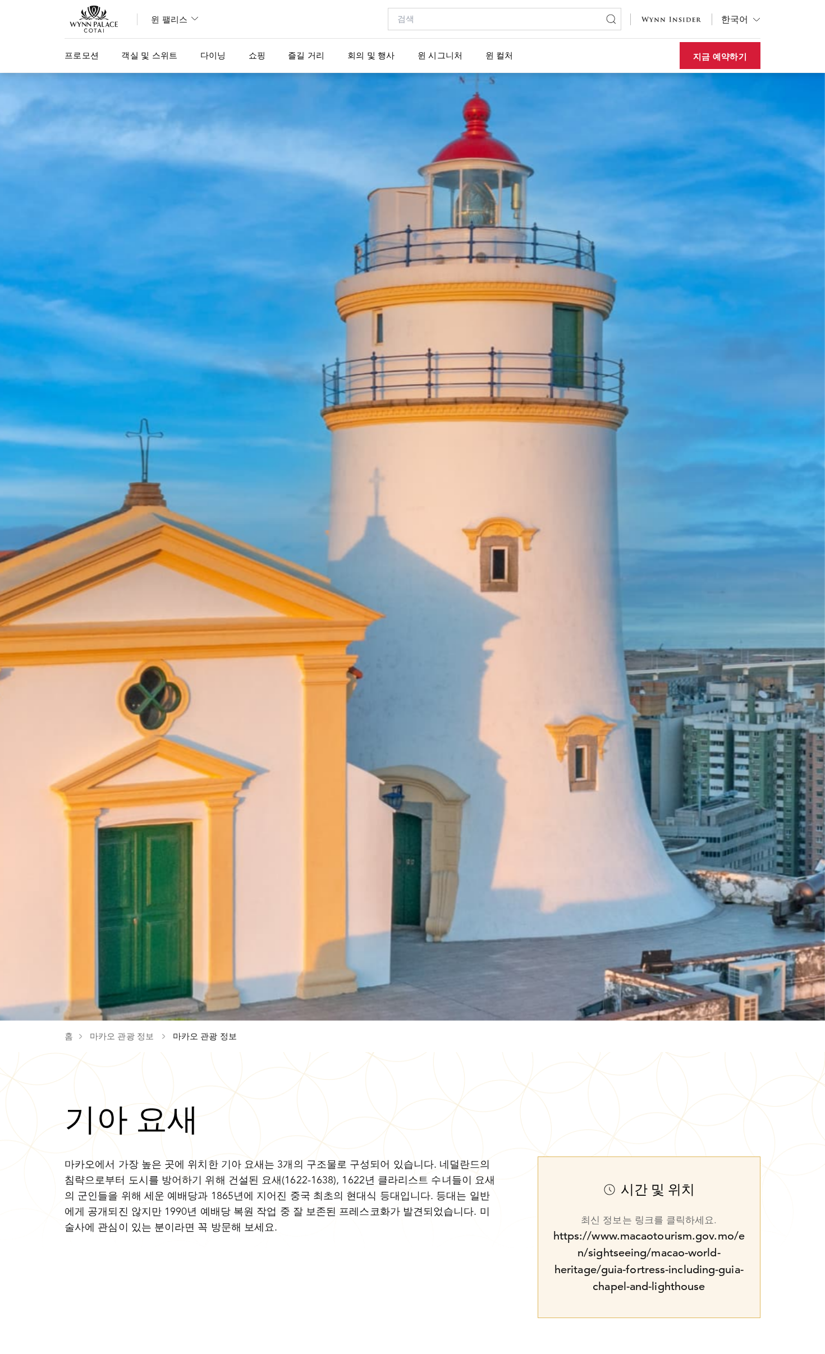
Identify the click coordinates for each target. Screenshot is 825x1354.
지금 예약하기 (720, 56)
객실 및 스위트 (149, 55)
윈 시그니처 (440, 55)
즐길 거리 (306, 55)
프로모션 (82, 55)
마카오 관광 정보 (123, 1036)
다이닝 (213, 55)
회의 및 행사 (371, 55)
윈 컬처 (499, 55)
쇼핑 (257, 55)
